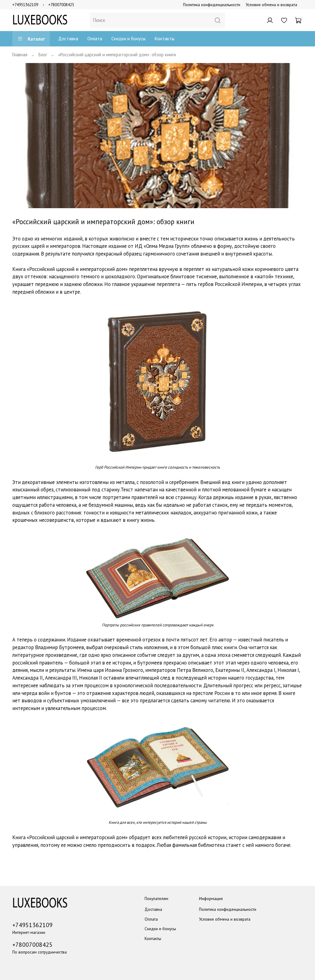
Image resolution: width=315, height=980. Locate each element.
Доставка (68, 39)
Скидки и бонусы (128, 39)
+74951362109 (25, 4)
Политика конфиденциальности (211, 4)
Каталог (36, 39)
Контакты (164, 39)
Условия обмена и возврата (271, 4)
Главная (19, 55)
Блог (42, 55)
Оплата (94, 39)
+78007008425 (61, 4)
